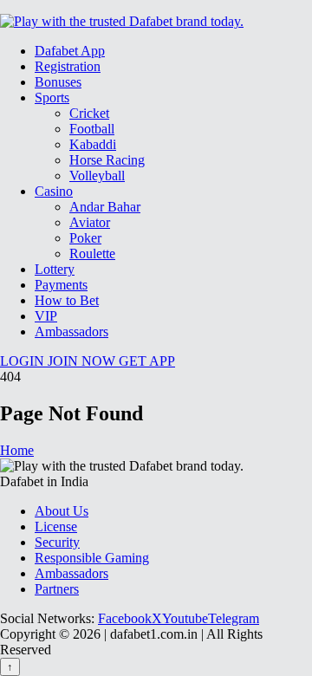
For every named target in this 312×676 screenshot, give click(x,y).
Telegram (233, 618)
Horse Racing (107, 160)
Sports (52, 97)
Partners (57, 589)
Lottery (55, 269)
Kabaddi (92, 144)
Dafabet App (70, 50)
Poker (85, 238)
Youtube (185, 618)
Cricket (89, 113)
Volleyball (97, 175)
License (56, 526)
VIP (46, 316)
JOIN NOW (83, 361)
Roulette (92, 253)
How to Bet (67, 300)
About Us (61, 511)
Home (17, 450)
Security (57, 542)
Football (91, 128)
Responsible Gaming (92, 557)
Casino (54, 191)
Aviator (89, 222)
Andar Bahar (104, 206)
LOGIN (24, 361)
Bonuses (58, 82)
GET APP (147, 361)
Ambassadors (71, 331)
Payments (61, 284)
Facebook (125, 618)
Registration (68, 66)
